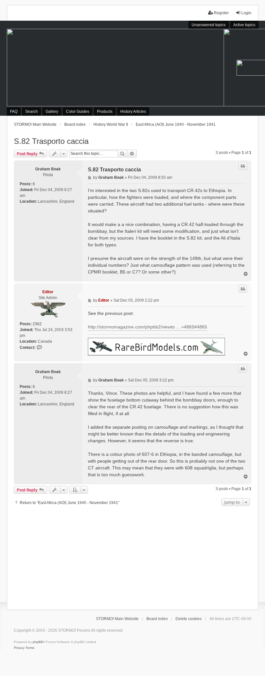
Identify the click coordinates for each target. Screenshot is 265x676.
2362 (37, 324)
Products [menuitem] (104, 111)
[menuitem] (19, 648)
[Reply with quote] (242, 166)
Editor (47, 292)
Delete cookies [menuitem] (188, 619)
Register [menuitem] (221, 13)
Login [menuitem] (246, 13)
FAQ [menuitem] (13, 111)
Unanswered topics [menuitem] (209, 25)
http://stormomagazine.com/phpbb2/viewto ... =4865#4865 (147, 326)
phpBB (38, 642)
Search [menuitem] (31, 111)
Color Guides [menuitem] (77, 111)
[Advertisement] (132, 556)
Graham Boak (48, 169)
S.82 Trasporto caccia (51, 141)
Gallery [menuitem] (52, 111)
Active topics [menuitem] (244, 25)
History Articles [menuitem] (133, 111)
